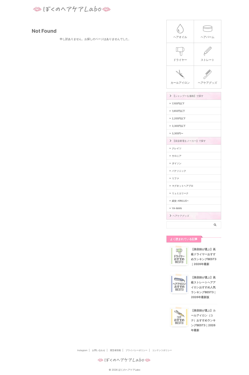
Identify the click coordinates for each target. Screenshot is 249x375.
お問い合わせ (98, 350)
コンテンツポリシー (162, 350)
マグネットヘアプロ (182, 185)
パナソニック (179, 170)
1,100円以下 (178, 103)
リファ (175, 178)
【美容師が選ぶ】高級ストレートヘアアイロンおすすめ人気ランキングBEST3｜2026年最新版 (203, 287)
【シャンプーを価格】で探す (188, 95)
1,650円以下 (178, 110)
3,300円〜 (177, 133)
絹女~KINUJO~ (180, 200)
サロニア (176, 155)
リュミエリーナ (180, 193)
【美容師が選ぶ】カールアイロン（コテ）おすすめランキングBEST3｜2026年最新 (203, 320)
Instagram (82, 350)
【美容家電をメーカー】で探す (189, 140)
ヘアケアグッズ (181, 215)
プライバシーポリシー (136, 350)
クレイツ (176, 148)
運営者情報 (115, 350)
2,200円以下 (179, 118)
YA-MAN (177, 208)
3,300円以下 (179, 125)
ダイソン (176, 163)
